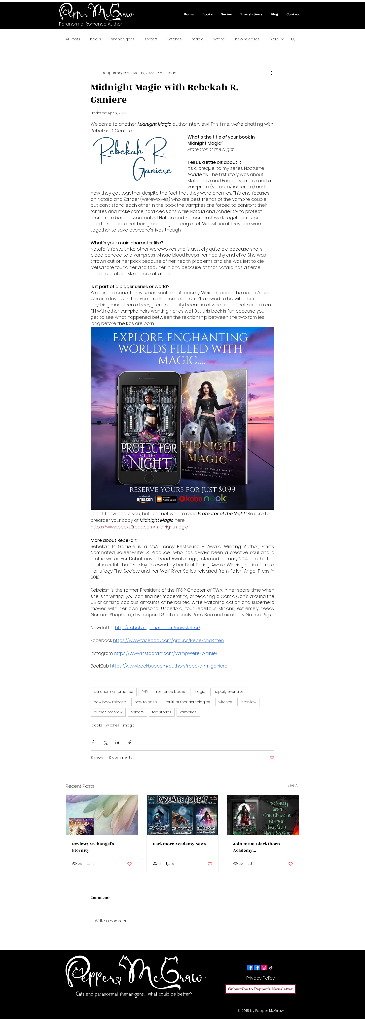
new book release (110, 701)
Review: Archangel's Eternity (93, 847)
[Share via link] (129, 742)
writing (219, 39)
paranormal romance (113, 691)
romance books (170, 691)
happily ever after (229, 691)
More (274, 39)
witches (175, 39)
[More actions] (271, 73)
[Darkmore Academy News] (183, 815)
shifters (151, 39)
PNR (145, 691)
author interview (108, 712)
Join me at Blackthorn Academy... (256, 847)
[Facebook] (250, 967)
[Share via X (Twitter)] (105, 742)
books (95, 39)
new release (146, 701)
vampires (188, 712)
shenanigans (123, 39)
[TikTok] (271, 967)
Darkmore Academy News (179, 844)
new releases (247, 39)
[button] (293, 39)
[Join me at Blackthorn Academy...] (263, 815)
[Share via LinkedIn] (117, 742)
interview (248, 701)
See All (293, 785)
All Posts (73, 39)
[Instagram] (264, 967)
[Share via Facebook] (93, 742)
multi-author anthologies (187, 701)
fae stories (161, 712)
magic (198, 39)
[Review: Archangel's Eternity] (102, 815)
